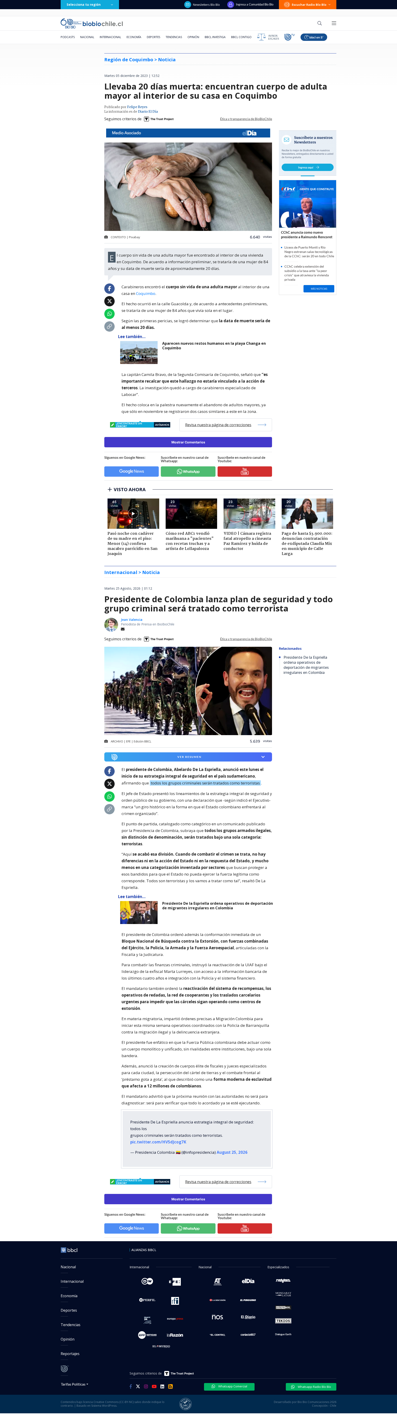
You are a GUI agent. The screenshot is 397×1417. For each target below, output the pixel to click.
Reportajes (70, 1353)
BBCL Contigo (241, 37)
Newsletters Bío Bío (206, 5)
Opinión (193, 37)
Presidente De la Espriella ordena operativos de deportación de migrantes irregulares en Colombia (217, 905)
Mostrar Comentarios (188, 442)
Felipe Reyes (137, 107)
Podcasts (68, 37)
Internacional (110, 37)
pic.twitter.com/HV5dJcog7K (158, 1142)
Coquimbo (145, 293)
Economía (134, 37)
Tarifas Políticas (73, 1384)
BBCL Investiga (215, 37)
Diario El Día (148, 112)
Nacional (87, 37)
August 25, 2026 (232, 1152)
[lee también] (140, 352)
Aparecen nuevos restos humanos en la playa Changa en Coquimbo (214, 345)
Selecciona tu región (84, 4)
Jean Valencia (131, 619)
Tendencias (174, 37)
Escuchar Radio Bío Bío (309, 5)
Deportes (153, 37)
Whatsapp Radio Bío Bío (314, 1387)
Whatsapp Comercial (232, 1386)
